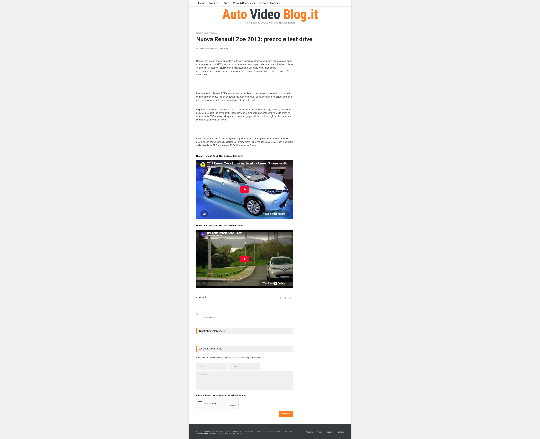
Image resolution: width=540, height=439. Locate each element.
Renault (214, 33)
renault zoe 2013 (209, 318)
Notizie (213, 3)
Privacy (319, 432)
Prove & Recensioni (244, 3)
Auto (226, 3)
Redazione (330, 432)
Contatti (341, 432)
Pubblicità (309, 432)
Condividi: (201, 297)
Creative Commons (203, 433)
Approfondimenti (268, 3)
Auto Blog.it (270, 14)
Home (201, 3)
